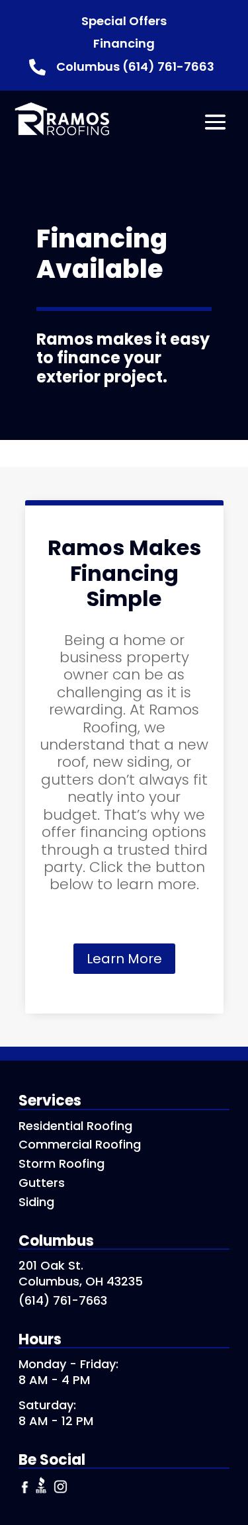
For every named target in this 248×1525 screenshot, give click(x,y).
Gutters (42, 1182)
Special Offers (124, 21)
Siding (36, 1202)
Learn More (124, 958)
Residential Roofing (75, 1125)
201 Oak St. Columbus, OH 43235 (81, 1273)
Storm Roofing (61, 1163)
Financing (124, 43)
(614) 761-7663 (63, 1300)
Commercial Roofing (80, 1144)
